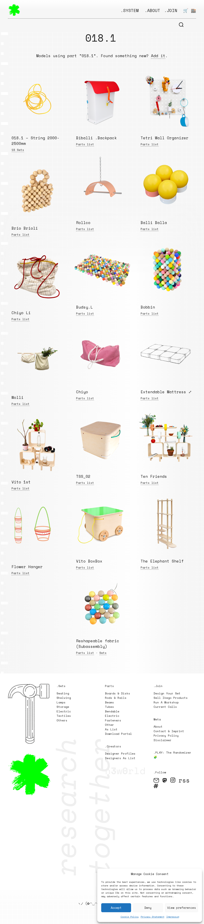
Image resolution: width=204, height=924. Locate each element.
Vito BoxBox (89, 561)
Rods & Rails (116, 698)
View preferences (181, 907)
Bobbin (148, 307)
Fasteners (113, 720)
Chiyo (82, 392)
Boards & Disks (117, 693)
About (158, 726)
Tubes (109, 707)
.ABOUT (152, 10)
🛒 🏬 (189, 10)
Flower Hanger (27, 567)
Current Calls (165, 707)
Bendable (112, 711)
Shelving (64, 698)
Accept (116, 907)
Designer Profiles (120, 753)
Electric (65, 711)
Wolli (18, 397)
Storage (63, 707)
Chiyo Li (21, 313)
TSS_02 (83, 476)
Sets (103, 653)
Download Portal (118, 734)
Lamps (61, 702)
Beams (109, 702)
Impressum (172, 916)
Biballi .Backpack (96, 138)
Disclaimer (163, 740)
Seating (63, 693)
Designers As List (120, 758)
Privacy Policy (166, 735)
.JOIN (170, 10)
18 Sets (18, 150)
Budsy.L (84, 307)
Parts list (85, 144)
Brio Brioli (25, 228)
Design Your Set (167, 693)
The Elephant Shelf (162, 561)
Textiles (64, 716)
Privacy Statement (152, 916)
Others (62, 720)
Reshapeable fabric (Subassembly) (97, 643)
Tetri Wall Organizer (164, 138)
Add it (158, 56)
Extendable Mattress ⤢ (166, 392)
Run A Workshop (166, 702)
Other (109, 725)
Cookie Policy (130, 916)
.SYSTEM (130, 10)
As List (111, 729)
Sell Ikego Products (171, 698)
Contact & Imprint (169, 731)
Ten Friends (154, 476)
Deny (148, 907)
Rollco (83, 222)
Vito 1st (21, 482)
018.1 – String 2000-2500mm (35, 140)
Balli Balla (154, 222)
